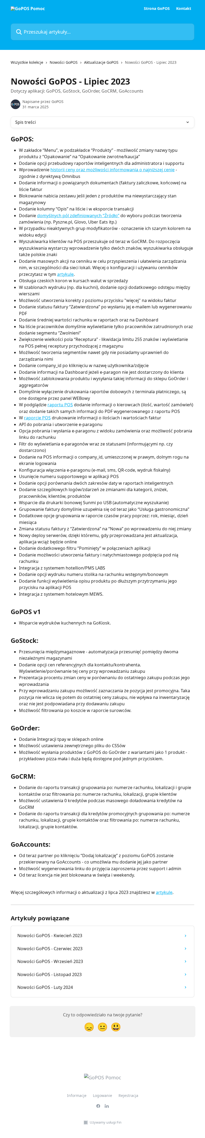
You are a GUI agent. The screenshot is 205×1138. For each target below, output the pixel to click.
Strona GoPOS (157, 8)
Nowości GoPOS (64, 62)
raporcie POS (37, 418)
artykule (65, 274)
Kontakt (183, 8)
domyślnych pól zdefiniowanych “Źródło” (78, 215)
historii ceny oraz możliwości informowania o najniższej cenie (112, 170)
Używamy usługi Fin (105, 1122)
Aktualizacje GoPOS (101, 62)
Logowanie (102, 1095)
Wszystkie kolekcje (27, 62)
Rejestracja (128, 1095)
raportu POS (60, 405)
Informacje (76, 1095)
